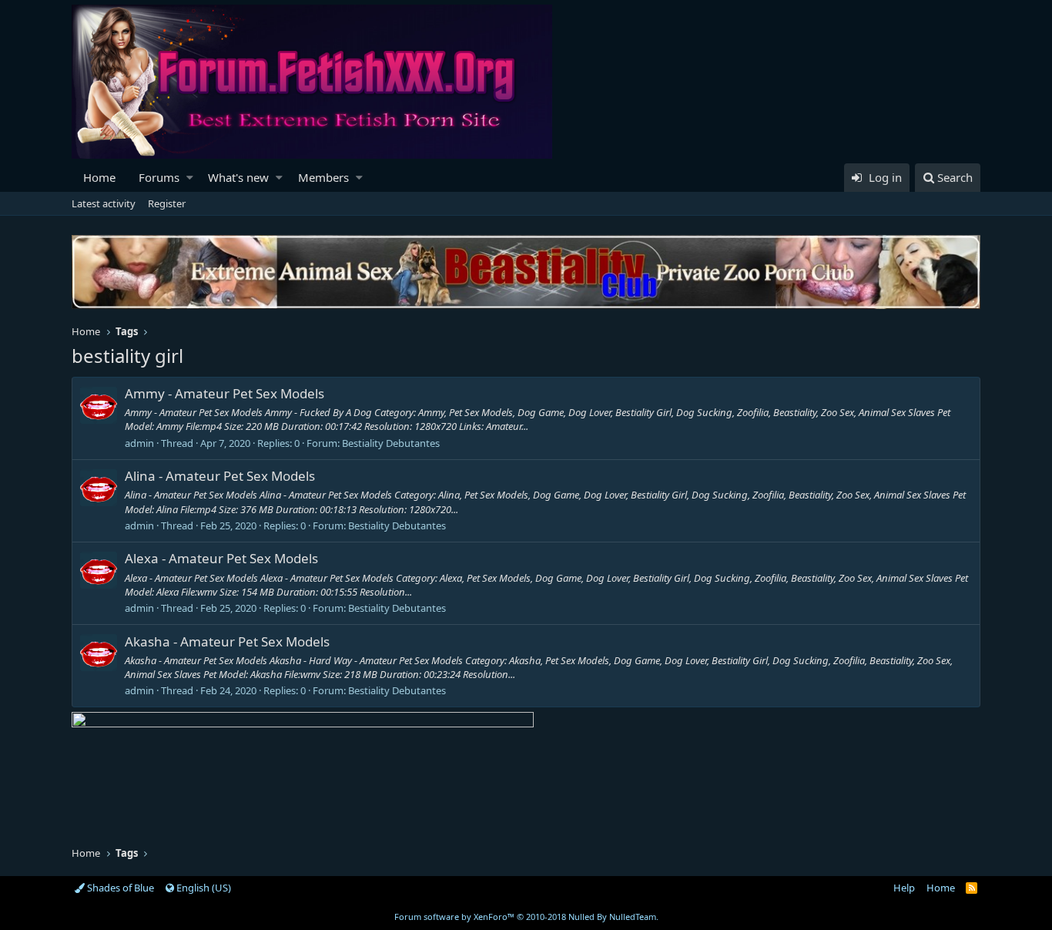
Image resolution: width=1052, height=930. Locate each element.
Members (323, 177)
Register (167, 203)
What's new (238, 177)
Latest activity (104, 203)
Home (99, 177)
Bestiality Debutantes (391, 443)
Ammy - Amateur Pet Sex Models (224, 393)
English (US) (202, 888)
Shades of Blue (119, 888)
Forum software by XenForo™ (526, 916)
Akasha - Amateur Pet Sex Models (227, 641)
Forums (159, 177)
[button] (190, 177)
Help (904, 888)
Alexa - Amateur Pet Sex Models (221, 558)
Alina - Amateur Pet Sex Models (220, 476)
